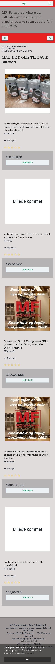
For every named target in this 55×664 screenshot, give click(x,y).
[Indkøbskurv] (50, 38)
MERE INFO (27, 162)
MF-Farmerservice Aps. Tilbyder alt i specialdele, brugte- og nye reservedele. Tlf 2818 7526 (27, 19)
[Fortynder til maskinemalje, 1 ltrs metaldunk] (27, 532)
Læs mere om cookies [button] (15, 653)
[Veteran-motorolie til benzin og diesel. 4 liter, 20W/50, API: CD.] (27, 204)
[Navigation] (5, 38)
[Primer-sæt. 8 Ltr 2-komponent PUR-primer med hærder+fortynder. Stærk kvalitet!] (27, 422)
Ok (27, 659)
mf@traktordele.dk (29, 641)
